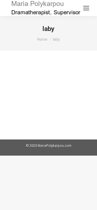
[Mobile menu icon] (86, 8)
